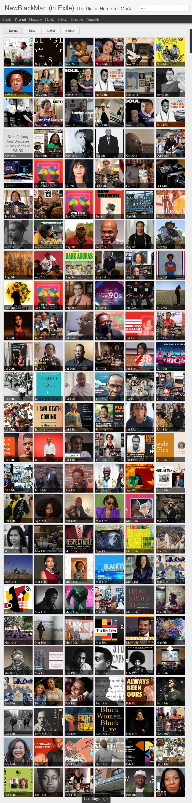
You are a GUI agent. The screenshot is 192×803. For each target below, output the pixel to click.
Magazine (35, 19)
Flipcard (20, 19)
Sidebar (63, 19)
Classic (6, 19)
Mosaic (49, 19)
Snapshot (77, 19)
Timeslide (92, 19)
